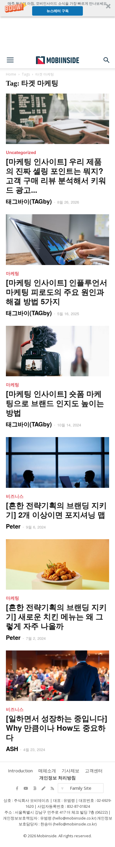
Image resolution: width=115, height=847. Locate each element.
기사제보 (70, 770)
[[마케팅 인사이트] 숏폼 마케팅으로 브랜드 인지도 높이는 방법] (57, 351)
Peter (13, 526)
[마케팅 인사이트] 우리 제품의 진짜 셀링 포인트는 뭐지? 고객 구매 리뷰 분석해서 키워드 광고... (56, 175)
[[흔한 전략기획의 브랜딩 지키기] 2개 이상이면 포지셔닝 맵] (57, 462)
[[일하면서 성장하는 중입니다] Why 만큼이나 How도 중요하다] (57, 675)
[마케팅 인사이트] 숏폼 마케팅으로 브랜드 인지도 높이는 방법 (55, 403)
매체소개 (47, 770)
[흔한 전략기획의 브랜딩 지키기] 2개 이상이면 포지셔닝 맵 (56, 510)
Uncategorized (21, 152)
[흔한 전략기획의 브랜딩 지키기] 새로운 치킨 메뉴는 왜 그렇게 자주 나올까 (56, 616)
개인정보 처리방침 (57, 777)
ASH (12, 748)
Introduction (20, 770)
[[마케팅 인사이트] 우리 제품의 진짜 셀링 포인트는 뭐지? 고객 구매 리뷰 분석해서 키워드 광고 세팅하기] (57, 119)
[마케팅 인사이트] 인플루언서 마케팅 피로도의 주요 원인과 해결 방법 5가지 (56, 292)
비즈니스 (15, 496)
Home (11, 74)
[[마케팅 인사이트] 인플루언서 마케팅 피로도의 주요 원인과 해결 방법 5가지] (57, 239)
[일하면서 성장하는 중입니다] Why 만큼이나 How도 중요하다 (56, 728)
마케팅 (12, 273)
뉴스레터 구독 (58, 10)
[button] (57, 8)
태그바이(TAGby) (29, 201)
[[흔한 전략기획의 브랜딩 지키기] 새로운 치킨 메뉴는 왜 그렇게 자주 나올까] (57, 564)
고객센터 (94, 770)
